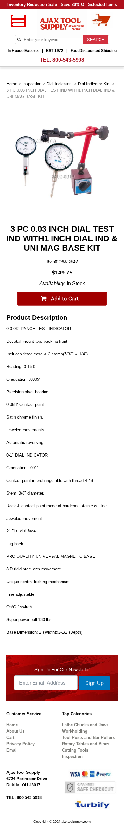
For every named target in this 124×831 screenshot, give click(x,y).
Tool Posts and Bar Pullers (88, 737)
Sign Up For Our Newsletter (62, 669)
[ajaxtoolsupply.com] (62, 23)
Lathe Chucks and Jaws (85, 725)
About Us (15, 731)
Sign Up (94, 683)
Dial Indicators (59, 84)
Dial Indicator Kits (94, 84)
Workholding (74, 731)
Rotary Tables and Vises (85, 744)
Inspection (31, 84)
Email (12, 750)
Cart (10, 737)
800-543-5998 (68, 60)
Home (11, 84)
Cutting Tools (75, 750)
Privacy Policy (20, 744)
